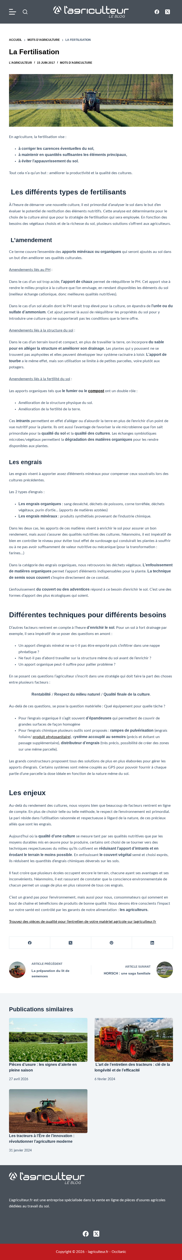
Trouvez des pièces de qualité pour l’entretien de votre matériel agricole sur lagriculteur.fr (82, 922)
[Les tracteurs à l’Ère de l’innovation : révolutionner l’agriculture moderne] (48, 1111)
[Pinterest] (111, 943)
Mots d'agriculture (76, 62)
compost (96, 391)
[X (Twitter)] (167, 11)
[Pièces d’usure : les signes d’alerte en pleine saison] (48, 1040)
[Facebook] (157, 11)
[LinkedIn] (152, 943)
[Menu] (13, 11)
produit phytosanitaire (51, 737)
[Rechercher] (25, 11)
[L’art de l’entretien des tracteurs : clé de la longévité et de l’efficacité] (134, 1040)
